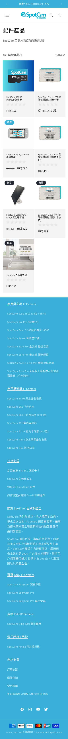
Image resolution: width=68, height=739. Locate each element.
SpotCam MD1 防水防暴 (21, 447)
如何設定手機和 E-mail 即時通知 (26, 495)
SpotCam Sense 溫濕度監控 (23, 338)
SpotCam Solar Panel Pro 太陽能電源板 (16, 216)
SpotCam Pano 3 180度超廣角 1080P (28, 330)
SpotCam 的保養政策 (19, 478)
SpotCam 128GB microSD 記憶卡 (14, 98)
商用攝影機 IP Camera (21, 389)
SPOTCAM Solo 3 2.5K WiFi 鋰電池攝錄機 (30, 363)
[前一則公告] (7, 4)
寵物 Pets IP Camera (20, 614)
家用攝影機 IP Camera (21, 304)
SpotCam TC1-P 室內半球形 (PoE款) (28, 431)
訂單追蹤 (12, 669)
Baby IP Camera (24, 575)
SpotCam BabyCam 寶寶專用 (24, 584)
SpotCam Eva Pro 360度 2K (22, 322)
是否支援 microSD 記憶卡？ (23, 470)
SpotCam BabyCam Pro (20, 592)
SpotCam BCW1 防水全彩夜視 (24, 398)
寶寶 (10, 575)
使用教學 (12, 685)
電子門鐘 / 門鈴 (17, 637)
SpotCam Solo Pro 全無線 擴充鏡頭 (28, 354)
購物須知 (12, 677)
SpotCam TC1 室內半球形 (22, 423)
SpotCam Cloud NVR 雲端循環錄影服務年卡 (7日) (49, 157)
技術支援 (13, 461)
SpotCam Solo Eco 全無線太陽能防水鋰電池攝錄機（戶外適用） (33, 373)
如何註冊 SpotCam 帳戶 (21, 487)
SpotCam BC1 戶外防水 (20, 406)
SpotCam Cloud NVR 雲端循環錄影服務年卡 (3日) (49, 217)
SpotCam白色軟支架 (16, 275)
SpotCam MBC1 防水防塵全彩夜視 (27, 439)
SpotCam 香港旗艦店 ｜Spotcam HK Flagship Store (37, 732)
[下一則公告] (61, 4)
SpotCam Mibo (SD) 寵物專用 (24, 623)
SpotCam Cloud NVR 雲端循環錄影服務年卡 (49, 98)
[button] (7, 15)
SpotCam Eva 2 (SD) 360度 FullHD (26, 313)
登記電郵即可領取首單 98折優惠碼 (27, 694)
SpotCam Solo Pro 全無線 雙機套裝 (28, 346)
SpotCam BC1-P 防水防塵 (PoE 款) (27, 415)
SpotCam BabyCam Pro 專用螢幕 (17, 156)
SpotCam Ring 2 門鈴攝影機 (23, 646)
